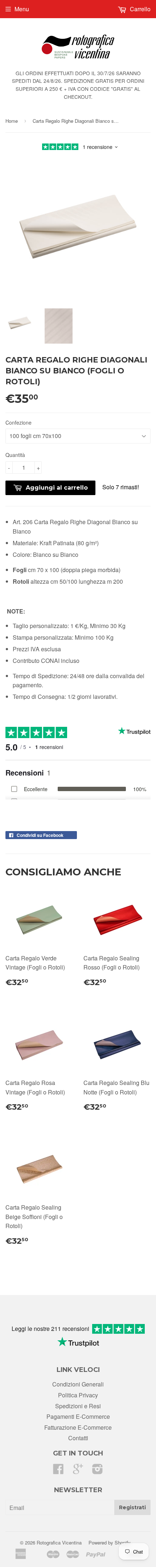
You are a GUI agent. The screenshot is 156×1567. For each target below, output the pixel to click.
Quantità (15, 454)
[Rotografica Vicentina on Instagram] (97, 1471)
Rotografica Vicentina (59, 1542)
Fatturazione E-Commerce (78, 1427)
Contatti (78, 1438)
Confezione (18, 422)
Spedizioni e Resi (78, 1406)
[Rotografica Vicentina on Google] (78, 1471)
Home (11, 120)
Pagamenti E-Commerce (78, 1416)
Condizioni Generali (78, 1384)
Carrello (139, 9)
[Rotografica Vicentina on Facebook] (58, 1471)
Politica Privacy (78, 1395)
